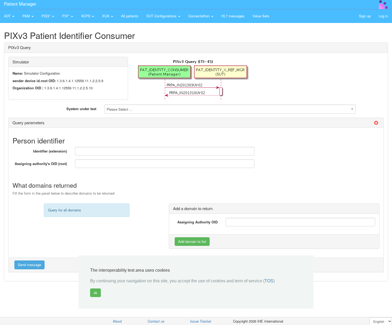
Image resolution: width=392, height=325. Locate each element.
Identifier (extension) (50, 151)
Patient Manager (20, 3)
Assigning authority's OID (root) (41, 163)
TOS (269, 281)
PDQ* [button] (46, 15)
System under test (81, 108)
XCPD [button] (86, 15)
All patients (129, 15)
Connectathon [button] (199, 15)
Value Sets (261, 15)
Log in (383, 15)
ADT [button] (8, 15)
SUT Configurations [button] (162, 15)
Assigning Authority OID (197, 221)
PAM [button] (26, 15)
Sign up (365, 15)
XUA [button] (106, 15)
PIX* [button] (66, 15)
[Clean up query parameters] (376, 123)
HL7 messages (233, 15)
